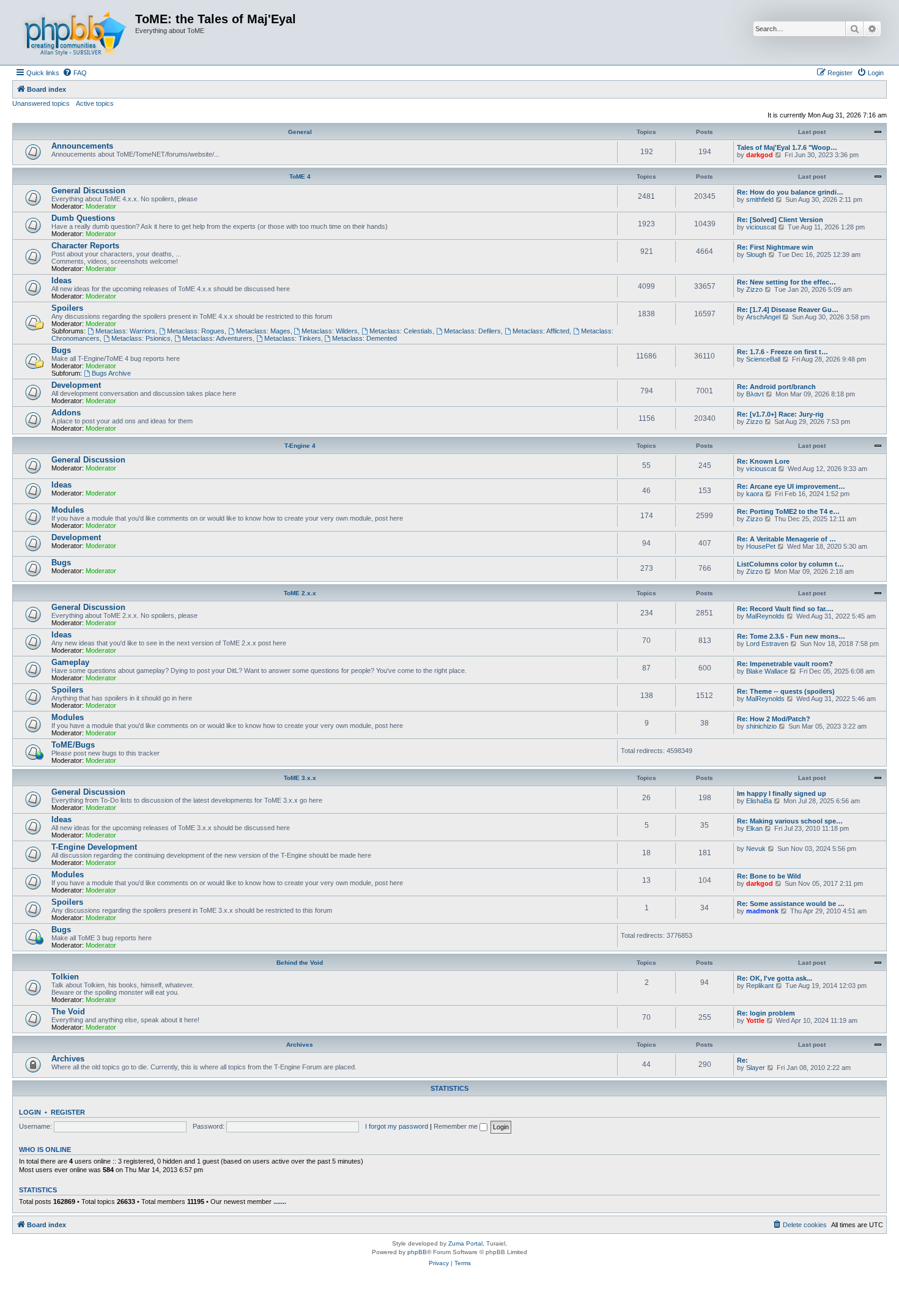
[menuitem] (74, 72)
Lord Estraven (767, 643)
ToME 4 (300, 176)
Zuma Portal (465, 1243)
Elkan (754, 828)
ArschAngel (763, 317)
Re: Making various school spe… (790, 821)
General (300, 131)
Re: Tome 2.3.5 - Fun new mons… (791, 636)
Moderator (101, 206)
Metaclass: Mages (263, 331)
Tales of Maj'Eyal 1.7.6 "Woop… (787, 147)
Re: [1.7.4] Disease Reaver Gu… (787, 309)
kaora (754, 493)
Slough (756, 254)
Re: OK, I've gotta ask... (774, 978)
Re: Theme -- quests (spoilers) (786, 691)
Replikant (760, 985)
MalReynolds (765, 616)
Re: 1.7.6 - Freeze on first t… (782, 351)
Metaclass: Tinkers (292, 338)
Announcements (82, 145)
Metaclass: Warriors (125, 331)
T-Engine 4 (300, 445)
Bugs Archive (111, 373)
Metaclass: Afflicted (540, 331)
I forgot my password (396, 1126)
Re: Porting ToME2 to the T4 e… (788, 511)
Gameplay (70, 662)
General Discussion (88, 190)
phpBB (417, 1252)
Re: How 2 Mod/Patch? (773, 718)
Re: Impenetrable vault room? (785, 663)
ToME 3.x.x (300, 777)
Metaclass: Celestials (400, 331)
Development (76, 385)
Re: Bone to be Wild (769, 876)
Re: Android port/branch (776, 386)
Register (68, 1112)
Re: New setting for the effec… (786, 282)
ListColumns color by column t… (790, 564)
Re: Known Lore (763, 461)
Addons (66, 412)
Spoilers (67, 308)
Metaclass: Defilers (472, 331)
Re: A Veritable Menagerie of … (786, 539)
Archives (299, 1044)
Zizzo (754, 289)
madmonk (762, 911)
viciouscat (761, 227)
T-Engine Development (94, 847)
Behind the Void (299, 962)
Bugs (61, 350)
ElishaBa (759, 800)
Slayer (755, 1067)
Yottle (755, 1020)
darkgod (759, 154)
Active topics (95, 103)
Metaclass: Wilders (330, 331)
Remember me (456, 1126)
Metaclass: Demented (364, 338)
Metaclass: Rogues (195, 331)
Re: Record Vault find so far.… (785, 608)
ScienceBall (763, 359)
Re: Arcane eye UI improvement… (791, 486)
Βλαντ (755, 394)
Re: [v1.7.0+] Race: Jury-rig (780, 414)
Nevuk (756, 848)
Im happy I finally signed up (781, 793)
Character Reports (85, 245)
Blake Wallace (767, 671)
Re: (742, 1060)
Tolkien (65, 976)
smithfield (760, 199)
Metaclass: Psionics (141, 338)
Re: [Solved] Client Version (780, 219)
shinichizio (761, 726)
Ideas (61, 280)
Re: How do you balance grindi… (790, 192)
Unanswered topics (41, 103)
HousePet (760, 546)
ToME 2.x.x (300, 593)
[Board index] (75, 32)
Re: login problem (766, 1013)
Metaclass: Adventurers (217, 338)
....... (279, 1201)
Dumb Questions (83, 218)
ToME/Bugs (73, 744)
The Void (68, 1011)
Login (30, 1112)
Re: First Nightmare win (775, 247)
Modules (67, 509)
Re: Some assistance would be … (791, 903)
